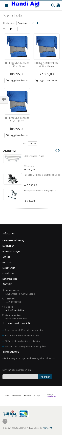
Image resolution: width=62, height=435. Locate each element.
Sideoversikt (8, 267)
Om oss (6, 256)
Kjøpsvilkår (8, 245)
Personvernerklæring (13, 240)
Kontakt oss (8, 273)
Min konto (7, 262)
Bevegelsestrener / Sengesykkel (40, 190)
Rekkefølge (9, 23)
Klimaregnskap (10, 278)
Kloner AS (48, 427)
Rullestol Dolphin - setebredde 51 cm (42, 174)
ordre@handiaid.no (15, 310)
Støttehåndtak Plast (34, 155)
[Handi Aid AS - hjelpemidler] (25, 5)
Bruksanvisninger (11, 251)
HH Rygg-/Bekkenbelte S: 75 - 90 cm (17, 119)
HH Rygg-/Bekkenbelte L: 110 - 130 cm (17, 64)
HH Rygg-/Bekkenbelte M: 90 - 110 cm (46, 64)
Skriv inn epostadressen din (16, 369)
